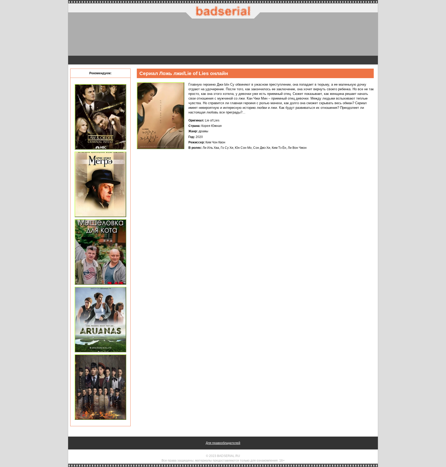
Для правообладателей (223, 443)
